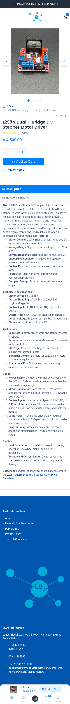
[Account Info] (58, 698)
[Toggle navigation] (5, 16)
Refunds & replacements (19, 523)
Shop (12, 106)
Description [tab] (13, 189)
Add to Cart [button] (25, 161)
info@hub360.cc (17, 645)
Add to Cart (51, 689)
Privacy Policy (13, 533)
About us (10, 518)
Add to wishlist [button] (16, 170)
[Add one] (23, 152)
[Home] (11, 697)
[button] (6, 61)
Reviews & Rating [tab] (17, 197)
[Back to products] (61, 116)
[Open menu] (35, 699)
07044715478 (50, 4)
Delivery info (12, 528)
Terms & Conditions (16, 539)
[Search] (23, 697)
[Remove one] (6, 152)
